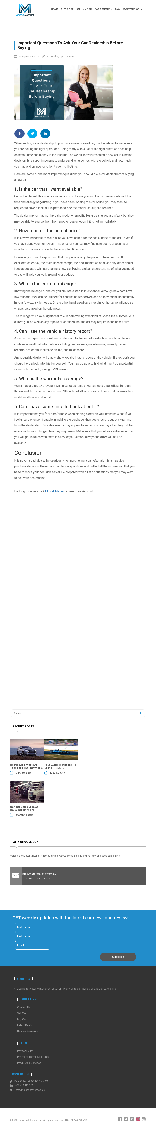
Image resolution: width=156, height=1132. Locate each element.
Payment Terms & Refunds (33, 1056)
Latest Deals (24, 1025)
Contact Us (23, 1007)
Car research (103, 9)
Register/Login (132, 9)
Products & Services (29, 1062)
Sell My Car (84, 9)
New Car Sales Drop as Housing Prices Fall (24, 808)
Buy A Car (67, 9)
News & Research (27, 1031)
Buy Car (21, 1019)
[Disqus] (74, 543)
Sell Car (21, 1013)
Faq (117, 9)
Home (54, 9)
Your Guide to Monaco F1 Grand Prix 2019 (60, 766)
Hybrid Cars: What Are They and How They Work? (26, 766)
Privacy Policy (25, 1050)
